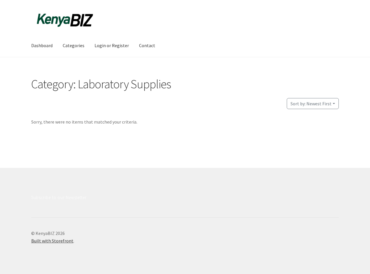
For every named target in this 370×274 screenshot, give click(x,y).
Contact (147, 45)
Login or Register (112, 45)
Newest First (311, 103)
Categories (73, 45)
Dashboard (42, 45)
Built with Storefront (52, 241)
